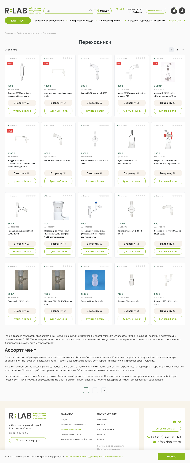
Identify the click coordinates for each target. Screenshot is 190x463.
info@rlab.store (169, 442)
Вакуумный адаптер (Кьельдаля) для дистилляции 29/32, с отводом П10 (21, 163)
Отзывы (100, 439)
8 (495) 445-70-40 (134, 9)
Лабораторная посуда (81, 20)
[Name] (90, 10)
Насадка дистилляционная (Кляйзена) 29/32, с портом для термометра (93, 234)
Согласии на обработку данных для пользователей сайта (94, 456)
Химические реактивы (110, 20)
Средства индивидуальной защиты (146, 20)
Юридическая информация (108, 449)
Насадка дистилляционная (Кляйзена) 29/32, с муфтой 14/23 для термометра (56, 234)
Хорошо (171, 456)
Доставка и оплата (105, 429)
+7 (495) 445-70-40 (166, 437)
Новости (101, 434)
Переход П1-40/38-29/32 (92, 301)
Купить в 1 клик (22, 110)
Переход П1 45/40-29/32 (128, 301)
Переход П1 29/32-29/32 (19, 301)
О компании (102, 419)
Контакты (101, 424)
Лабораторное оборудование (49, 20)
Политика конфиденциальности (110, 446)
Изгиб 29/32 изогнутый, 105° (57, 160)
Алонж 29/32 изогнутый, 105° (94, 93)
